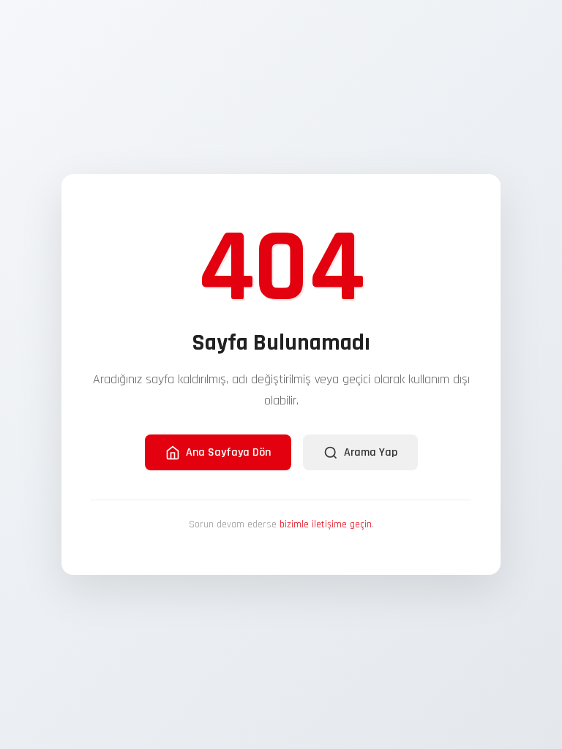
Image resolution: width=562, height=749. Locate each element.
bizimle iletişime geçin (326, 524)
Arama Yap (370, 452)
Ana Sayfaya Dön (228, 452)
